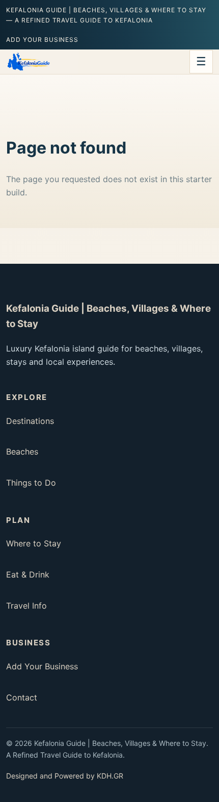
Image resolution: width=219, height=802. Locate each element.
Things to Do (31, 483)
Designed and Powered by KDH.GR (64, 775)
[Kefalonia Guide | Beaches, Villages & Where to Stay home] (28, 61)
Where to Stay (33, 543)
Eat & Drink (27, 574)
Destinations (30, 421)
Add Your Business (42, 39)
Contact (21, 697)
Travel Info (26, 605)
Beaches (22, 451)
